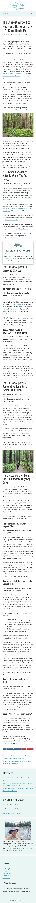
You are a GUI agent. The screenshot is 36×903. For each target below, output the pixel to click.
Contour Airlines (18, 304)
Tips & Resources (18, 759)
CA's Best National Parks (11, 804)
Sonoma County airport (13, 595)
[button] (32, 13)
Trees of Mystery (26, 110)
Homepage (6, 869)
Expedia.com (23, 229)
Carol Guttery (24, 34)
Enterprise (26, 261)
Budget (18, 261)
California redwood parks (11, 238)
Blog (6, 761)
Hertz (13, 261)
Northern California (11, 756)
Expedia (7, 258)
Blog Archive (7, 873)
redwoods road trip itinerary (12, 74)
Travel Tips (14, 764)
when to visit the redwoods (11, 76)
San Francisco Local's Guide (12, 809)
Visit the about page (15, 851)
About (5, 871)
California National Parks (16, 761)
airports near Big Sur (11, 220)
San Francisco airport (18, 209)
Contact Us (6, 878)
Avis (9, 261)
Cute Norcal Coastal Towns (11, 813)
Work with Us (7, 876)
